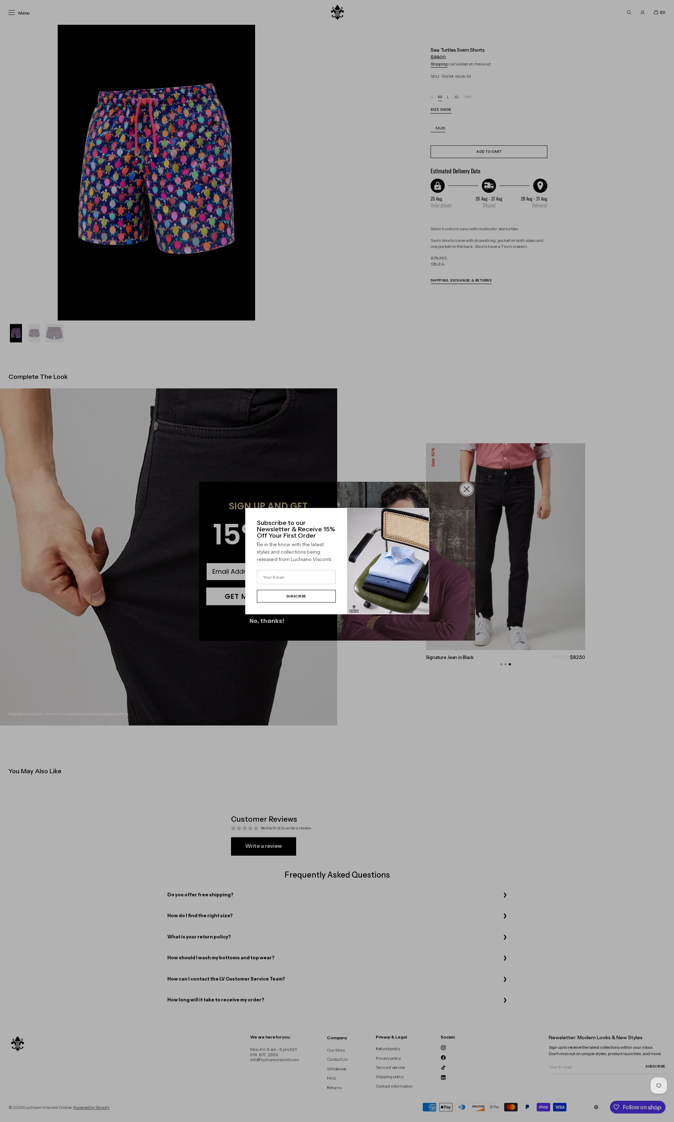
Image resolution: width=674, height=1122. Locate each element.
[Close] (421, 515)
